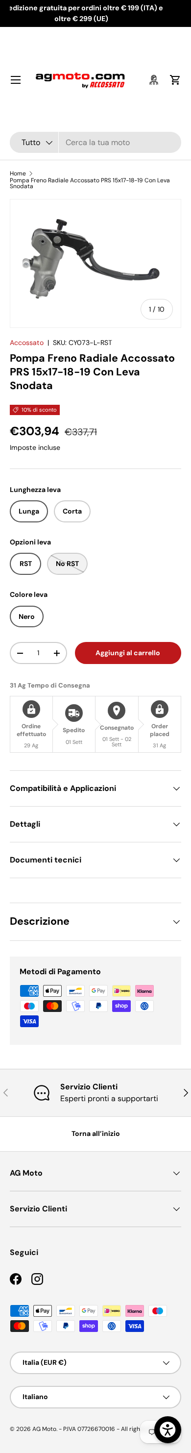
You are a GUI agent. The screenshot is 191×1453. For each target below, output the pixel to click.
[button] (175, 80)
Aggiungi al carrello (128, 652)
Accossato (27, 342)
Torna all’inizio (96, 1133)
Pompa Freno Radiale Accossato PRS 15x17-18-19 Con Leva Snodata (90, 183)
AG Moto (44, 1429)
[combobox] (95, 142)
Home (18, 173)
